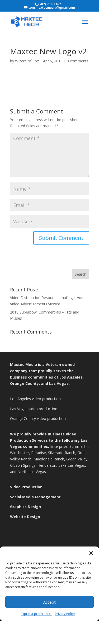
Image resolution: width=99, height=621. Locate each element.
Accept (49, 602)
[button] (91, 553)
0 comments (77, 60)
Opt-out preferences (36, 614)
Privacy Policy (65, 614)
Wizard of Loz (27, 60)
